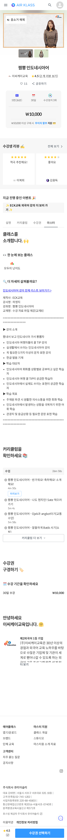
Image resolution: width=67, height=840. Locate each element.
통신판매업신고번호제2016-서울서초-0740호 (27, 804)
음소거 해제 (18, 20)
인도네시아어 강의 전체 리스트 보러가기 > (27, 290)
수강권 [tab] (37, 223)
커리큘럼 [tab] (22, 223)
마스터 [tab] (51, 223)
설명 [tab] (8, 223)
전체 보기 (53, 146)
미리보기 (14, 493)
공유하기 (41, 84)
